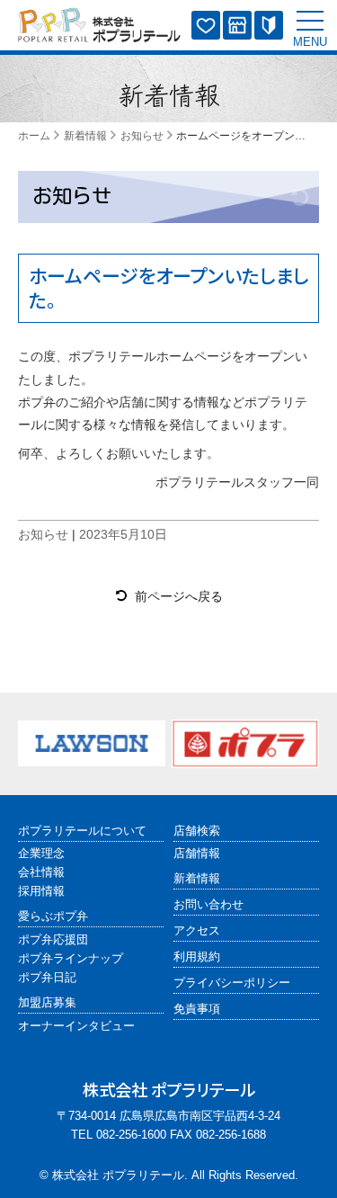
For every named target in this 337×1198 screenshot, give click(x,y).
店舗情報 (196, 853)
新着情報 (196, 878)
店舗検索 (196, 831)
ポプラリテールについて (82, 831)
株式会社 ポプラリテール (118, 1175)
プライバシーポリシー (231, 983)
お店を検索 (237, 25)
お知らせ (71, 195)
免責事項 (196, 1009)
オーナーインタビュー (76, 1026)
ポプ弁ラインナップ (70, 958)
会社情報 (41, 872)
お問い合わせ (208, 904)
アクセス (196, 931)
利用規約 (196, 957)
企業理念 (41, 853)
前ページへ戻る (179, 596)
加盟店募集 (268, 25)
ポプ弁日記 (47, 977)
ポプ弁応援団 (53, 940)
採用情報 (41, 891)
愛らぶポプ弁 (205, 25)
